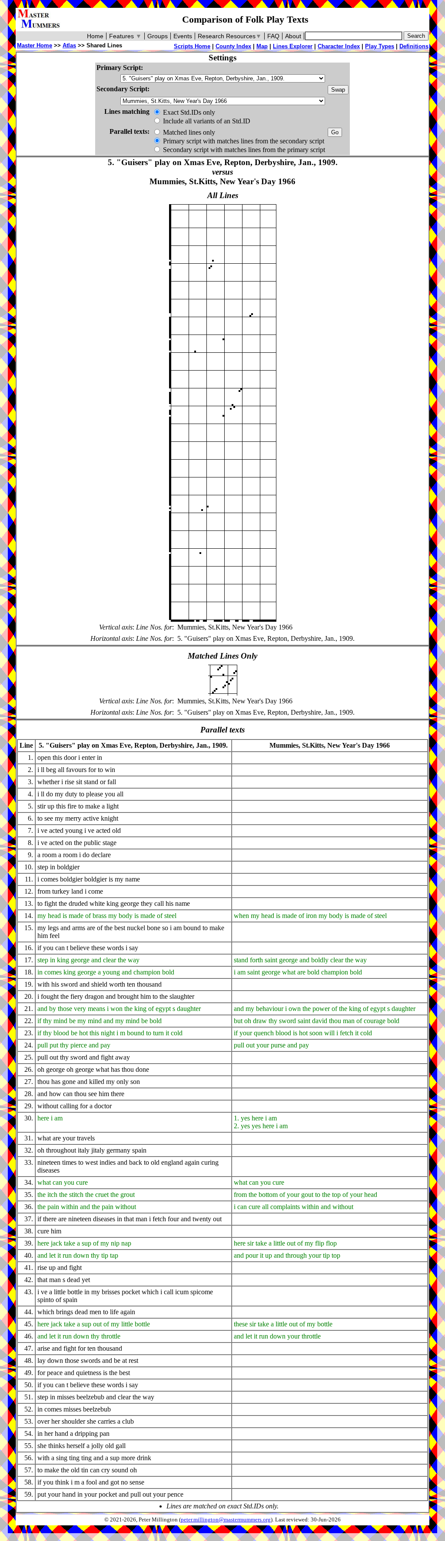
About (293, 36)
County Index (233, 46)
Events (182, 36)
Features (125, 36)
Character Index (339, 46)
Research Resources (230, 36)
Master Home (34, 45)
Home (95, 36)
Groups (157, 36)
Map (262, 46)
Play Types (379, 46)
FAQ (273, 36)
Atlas (69, 45)
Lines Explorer (292, 46)
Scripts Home (192, 46)
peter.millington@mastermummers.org (226, 1520)
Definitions (413, 46)
